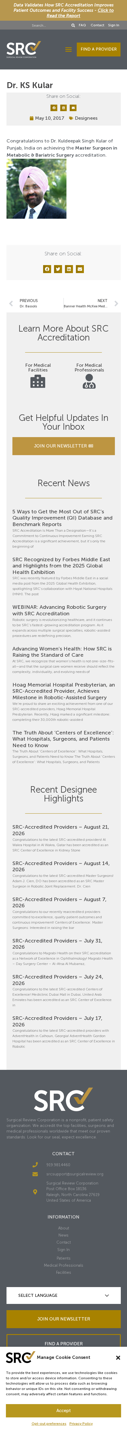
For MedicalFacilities (38, 367)
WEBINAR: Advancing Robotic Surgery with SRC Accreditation (59, 610)
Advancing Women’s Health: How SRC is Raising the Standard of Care (62, 651)
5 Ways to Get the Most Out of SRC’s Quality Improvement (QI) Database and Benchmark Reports (62, 518)
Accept (63, 1410)
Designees (86, 118)
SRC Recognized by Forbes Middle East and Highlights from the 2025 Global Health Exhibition (61, 565)
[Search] (73, 25)
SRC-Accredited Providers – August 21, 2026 (60, 830)
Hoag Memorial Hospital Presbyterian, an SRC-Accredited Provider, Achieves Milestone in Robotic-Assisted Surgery (63, 691)
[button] (118, 1358)
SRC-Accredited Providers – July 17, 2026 (57, 1021)
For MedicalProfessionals (89, 367)
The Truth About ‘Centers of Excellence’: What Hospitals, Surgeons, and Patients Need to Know (63, 739)
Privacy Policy (81, 1424)
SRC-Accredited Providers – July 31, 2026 (57, 943)
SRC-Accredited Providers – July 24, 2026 (57, 980)
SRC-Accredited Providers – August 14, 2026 (61, 866)
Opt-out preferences (49, 1424)
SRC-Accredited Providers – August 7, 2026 (59, 902)
